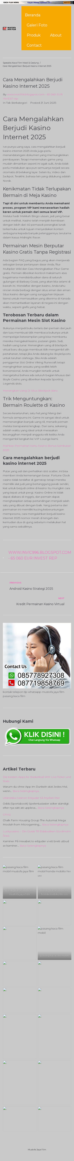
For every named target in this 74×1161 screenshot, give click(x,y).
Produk (34, 35)
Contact (34, 45)
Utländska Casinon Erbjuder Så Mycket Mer (31, 798)
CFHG (7, 814)
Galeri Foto (37, 25)
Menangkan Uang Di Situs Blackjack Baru (30, 390)
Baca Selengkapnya (26, 791)
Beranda (32, 15)
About (56, 35)
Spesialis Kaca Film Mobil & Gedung (21, 62)
